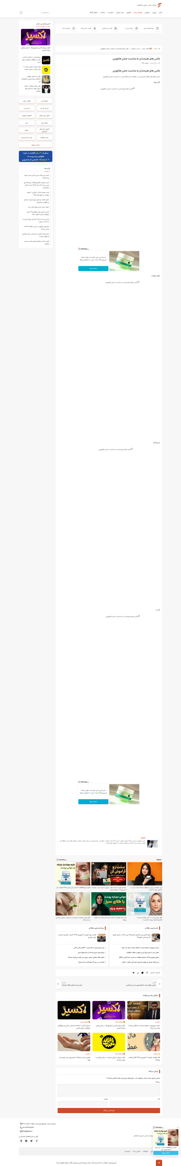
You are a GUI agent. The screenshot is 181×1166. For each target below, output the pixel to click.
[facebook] (37, 1141)
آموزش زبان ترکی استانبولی (44, 130)
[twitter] (31, 1141)
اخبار (160, 12)
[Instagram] (26, 1141)
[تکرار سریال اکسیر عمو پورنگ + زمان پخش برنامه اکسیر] (35, 37)
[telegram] (21, 1141)
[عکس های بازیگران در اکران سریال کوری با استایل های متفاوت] (46, 89)
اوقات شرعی (26, 101)
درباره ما (127, 1151)
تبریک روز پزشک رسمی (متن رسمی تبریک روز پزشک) (36, 176)
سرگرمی (147, 12)
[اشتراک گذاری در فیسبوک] (147, 972)
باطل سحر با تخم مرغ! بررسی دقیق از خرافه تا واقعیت (142, 952)
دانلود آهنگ (94, 12)
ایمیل (106, 1099)
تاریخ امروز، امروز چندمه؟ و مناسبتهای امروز (91, 952)
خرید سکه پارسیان (26, 138)
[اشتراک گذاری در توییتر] (138, 972)
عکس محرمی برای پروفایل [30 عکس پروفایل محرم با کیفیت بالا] (38, 213)
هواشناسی (44, 101)
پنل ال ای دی (44, 108)
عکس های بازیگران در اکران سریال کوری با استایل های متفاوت (32, 88)
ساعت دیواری (36, 145)
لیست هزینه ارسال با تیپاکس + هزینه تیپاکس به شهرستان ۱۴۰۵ (38, 193)
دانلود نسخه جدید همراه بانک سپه (38, 207)
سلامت (102, 12)
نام (159, 1099)
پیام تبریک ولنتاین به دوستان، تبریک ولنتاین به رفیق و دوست (35, 235)
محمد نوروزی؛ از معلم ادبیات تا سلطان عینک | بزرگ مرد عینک (140, 948)
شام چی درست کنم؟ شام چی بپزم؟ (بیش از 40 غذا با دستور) (36, 220)
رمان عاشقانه (44, 138)
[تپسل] (79, 249)
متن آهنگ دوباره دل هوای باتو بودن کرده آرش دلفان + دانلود (140, 962)
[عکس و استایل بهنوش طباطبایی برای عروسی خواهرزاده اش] (46, 79)
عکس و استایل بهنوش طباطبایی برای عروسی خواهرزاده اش (31, 79)
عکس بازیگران (135, 49)
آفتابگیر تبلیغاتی (26, 116)
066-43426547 (28, 1127)
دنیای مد (111, 12)
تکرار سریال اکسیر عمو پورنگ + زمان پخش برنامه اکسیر (35, 49)
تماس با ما (136, 1151)
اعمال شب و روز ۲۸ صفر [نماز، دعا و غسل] (91, 962)
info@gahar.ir (27, 1131)
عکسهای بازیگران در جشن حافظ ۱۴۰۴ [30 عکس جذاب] (36, 228)
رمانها (26, 130)
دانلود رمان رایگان (44, 116)
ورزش (154, 12)
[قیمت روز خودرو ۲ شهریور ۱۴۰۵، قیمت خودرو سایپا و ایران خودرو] (101, 938)
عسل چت (27, 108)
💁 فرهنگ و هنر (147, 49)
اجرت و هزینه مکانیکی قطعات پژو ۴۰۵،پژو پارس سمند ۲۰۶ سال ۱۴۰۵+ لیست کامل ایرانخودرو (36, 185)
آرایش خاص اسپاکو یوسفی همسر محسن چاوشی (36, 242)
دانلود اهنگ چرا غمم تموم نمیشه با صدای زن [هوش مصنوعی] (36, 201)
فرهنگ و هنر (138, 12)
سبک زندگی (120, 12)
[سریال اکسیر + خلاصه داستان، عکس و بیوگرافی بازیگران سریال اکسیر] (46, 60)
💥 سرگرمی (156, 1054)
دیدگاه (157, 1082)
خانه (156, 49)
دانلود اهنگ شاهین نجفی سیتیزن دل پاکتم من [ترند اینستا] (86, 957)
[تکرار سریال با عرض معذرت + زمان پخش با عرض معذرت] (46, 70)
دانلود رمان (44, 123)
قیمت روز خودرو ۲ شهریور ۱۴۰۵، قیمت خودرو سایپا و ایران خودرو (77, 936)
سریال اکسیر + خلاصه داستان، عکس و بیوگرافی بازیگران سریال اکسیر (31, 59)
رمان (26, 123)
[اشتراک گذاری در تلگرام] (133, 972)
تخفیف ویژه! (93, 268)
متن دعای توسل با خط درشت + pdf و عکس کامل (89, 948)
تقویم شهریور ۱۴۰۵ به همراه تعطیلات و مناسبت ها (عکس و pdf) (139, 957)
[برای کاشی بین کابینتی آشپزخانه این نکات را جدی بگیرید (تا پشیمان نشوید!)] (156, 938)
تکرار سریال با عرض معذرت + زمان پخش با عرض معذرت (32, 68)
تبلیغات (145, 1151)
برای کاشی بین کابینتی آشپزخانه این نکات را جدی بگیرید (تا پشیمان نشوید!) (131, 936)
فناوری (129, 12)
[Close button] (178, 1127)
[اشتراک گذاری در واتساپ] (142, 972)
